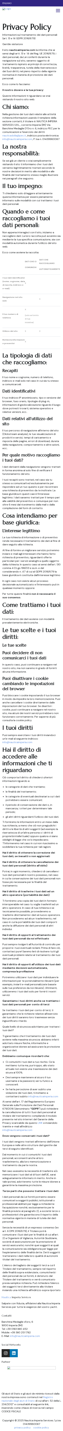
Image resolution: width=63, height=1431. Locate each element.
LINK (40, 1123)
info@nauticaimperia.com (17, 139)
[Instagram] (6, 1353)
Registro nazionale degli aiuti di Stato (27, 1398)
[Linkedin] (14, 1353)
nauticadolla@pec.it (14, 135)
